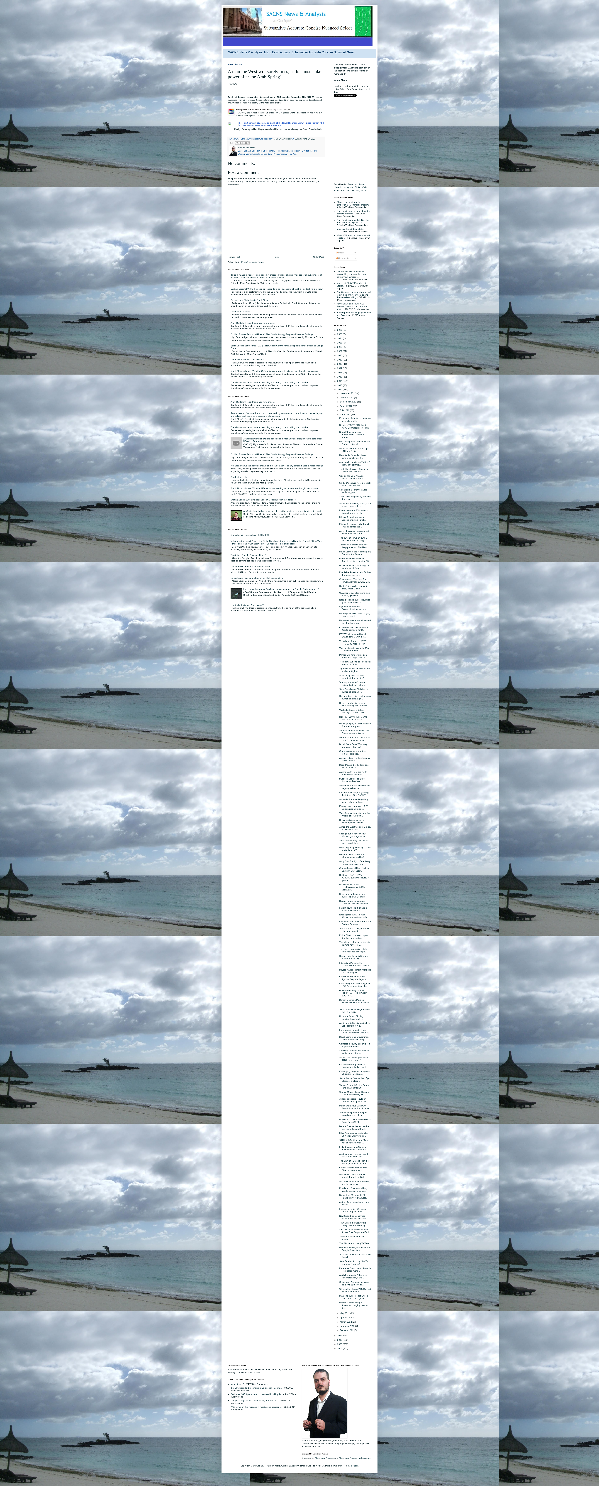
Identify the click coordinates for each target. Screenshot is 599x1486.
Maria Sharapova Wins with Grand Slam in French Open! (354, 1107)
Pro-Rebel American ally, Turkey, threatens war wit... (355, 573)
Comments (343, 258)
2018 (340, 364)
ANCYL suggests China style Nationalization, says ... (353, 1276)
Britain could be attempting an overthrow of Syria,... (354, 566)
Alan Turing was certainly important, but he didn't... (352, 676)
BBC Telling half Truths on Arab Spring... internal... (354, 442)
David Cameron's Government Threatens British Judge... (354, 1038)
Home (277, 257)
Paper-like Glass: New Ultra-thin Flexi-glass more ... (355, 1269)
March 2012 (346, 1322)
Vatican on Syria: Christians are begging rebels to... (354, 787)
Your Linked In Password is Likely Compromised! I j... (353, 1224)
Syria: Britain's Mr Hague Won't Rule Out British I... (354, 1010)
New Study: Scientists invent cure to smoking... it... (353, 456)
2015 (340, 376)
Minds (363, 190)
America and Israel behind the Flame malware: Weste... (354, 731)
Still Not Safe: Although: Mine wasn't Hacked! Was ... (353, 1141)
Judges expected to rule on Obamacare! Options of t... (353, 1100)
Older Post (318, 257)
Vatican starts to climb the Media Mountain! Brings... (355, 649)
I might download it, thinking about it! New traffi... (353, 909)
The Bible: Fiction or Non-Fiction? (247, 359)
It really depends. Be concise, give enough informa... (256, 1388)
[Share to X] (242, 143)
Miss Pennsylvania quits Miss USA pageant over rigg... (353, 1134)
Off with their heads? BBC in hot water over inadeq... (355, 1290)
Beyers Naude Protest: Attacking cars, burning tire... (355, 971)
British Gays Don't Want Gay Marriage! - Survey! (353, 745)
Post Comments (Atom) (252, 262)
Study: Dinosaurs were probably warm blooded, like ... (355, 484)
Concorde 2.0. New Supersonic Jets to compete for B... (354, 628)
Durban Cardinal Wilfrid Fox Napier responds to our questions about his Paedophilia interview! (277, 289)
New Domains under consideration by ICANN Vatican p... (352, 887)
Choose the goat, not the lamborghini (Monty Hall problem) (353, 203)
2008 (340, 1348)
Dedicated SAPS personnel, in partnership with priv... (256, 1394)
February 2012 (347, 1326)
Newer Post (234, 257)
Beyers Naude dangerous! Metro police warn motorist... (354, 902)
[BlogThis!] (239, 143)
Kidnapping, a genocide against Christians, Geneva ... (354, 1072)
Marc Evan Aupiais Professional (354, 1458)
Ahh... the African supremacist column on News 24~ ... (354, 532)
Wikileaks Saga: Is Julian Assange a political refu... (352, 711)
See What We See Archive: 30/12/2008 (250, 535)
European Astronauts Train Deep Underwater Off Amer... (354, 1031)
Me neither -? (237, 1384)
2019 (340, 359)
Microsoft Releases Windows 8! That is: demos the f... (354, 525)
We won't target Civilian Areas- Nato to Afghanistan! (354, 1086)
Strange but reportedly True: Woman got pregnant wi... (353, 835)
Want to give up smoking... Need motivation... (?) (355, 848)
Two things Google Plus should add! (248, 555)
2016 (340, 372)
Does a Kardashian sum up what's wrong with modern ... (354, 704)
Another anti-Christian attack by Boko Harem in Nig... (354, 1024)
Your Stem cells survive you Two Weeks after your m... (355, 814)
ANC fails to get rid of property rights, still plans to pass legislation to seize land (282, 511)
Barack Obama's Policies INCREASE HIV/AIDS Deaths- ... (355, 1002)
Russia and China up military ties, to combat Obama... (353, 1189)
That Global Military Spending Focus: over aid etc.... (353, 470)
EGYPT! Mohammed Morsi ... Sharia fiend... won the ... (353, 635)
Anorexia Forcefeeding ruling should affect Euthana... (353, 800)
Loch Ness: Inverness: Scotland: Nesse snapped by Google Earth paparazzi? (281, 589)
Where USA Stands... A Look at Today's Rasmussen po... (354, 738)
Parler (337, 190)
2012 (340, 389)
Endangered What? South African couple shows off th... (354, 916)
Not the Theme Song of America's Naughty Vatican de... (353, 1305)
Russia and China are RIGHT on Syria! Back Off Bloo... (355, 1120)
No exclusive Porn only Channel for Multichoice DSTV (257, 578)
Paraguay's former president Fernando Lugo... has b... (353, 656)
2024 (340, 338)
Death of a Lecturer (240, 311)
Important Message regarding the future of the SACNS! (354, 793)
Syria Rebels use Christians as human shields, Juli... (354, 690)
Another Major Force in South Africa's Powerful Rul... (353, 1155)
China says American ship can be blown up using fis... (354, 1283)
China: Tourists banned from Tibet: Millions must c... (353, 1169)
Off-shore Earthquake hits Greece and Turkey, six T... (353, 1065)
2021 (340, 351)
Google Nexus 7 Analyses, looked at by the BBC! (352, 477)
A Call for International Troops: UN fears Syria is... (354, 449)
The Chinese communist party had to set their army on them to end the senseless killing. (354, 295)
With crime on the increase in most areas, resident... (256, 1407)
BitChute (355, 190)
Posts (341, 252)
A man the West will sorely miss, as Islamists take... (355, 828)
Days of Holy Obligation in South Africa (249, 300)
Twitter (362, 184)
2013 (340, 385)
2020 (340, 355)
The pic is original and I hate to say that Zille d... (254, 1400)
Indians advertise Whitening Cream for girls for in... (353, 1210)
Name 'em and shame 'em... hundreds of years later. (353, 895)
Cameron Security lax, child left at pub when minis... (354, 1045)
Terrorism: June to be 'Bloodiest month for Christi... (354, 663)
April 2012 (345, 1317)
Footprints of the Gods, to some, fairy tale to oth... (355, 419)
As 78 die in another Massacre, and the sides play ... (354, 1182)
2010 (340, 1340)
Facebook (353, 184)
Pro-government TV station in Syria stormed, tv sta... (353, 511)
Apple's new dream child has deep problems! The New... (353, 546)
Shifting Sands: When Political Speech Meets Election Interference (263, 499)
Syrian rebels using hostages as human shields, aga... (355, 697)
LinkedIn (338, 187)
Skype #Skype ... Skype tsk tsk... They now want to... (355, 929)
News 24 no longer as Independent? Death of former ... (351, 435)
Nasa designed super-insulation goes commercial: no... (354, 601)
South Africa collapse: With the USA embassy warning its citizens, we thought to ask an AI (274, 371)
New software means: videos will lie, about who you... (355, 621)
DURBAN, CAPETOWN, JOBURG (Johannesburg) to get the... (354, 878)
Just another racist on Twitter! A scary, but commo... (354, 463)
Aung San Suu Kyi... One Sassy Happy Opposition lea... (354, 862)
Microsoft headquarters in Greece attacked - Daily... (353, 518)
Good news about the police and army (251, 566)
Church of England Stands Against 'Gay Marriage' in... (353, 978)
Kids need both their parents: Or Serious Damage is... (355, 922)
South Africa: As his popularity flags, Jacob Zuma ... (353, 587)
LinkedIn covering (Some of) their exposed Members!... (353, 1148)
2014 (340, 381)
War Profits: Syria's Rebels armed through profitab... (352, 1175)
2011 (340, 1335)
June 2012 (345, 414)
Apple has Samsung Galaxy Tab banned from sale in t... (355, 504)
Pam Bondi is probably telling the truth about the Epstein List (353, 221)
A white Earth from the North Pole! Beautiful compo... (353, 773)
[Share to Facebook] (245, 143)
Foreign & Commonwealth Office (252, 109)
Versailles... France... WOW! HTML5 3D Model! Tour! (353, 642)
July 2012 (345, 410)
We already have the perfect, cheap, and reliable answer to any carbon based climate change (277, 465)
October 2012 (347, 397)
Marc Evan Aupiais (324, 1458)
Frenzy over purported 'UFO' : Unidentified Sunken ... (354, 807)
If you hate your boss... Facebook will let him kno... (353, 608)
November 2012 (348, 393)
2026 (340, 330)
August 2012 (346, 406)
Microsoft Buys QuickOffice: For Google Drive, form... (354, 1248)
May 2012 (345, 1313)
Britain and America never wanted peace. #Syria (352, 821)
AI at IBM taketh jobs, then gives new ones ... (253, 323)
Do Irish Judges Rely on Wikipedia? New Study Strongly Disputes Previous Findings (272, 334)
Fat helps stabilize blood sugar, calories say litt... (354, 614)
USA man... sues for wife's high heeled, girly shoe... (354, 594)
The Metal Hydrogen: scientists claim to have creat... (354, 943)
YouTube (345, 190)
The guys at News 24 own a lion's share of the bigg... (353, 539)
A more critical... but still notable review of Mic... (354, 759)
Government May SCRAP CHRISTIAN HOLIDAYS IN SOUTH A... (353, 993)
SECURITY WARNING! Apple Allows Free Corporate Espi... (354, 1230)
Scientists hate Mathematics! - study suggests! (354, 491)
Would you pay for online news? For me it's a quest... (355, 725)
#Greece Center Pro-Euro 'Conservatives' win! (352, 780)
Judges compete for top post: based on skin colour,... (353, 1113)
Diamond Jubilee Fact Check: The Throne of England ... (353, 1297)
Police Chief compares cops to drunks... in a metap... (354, 936)
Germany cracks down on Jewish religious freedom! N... (355, 559)
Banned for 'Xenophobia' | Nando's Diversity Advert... (353, 1196)
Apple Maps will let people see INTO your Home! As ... (354, 1058)
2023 (340, 342)
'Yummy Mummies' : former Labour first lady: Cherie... (353, 683)
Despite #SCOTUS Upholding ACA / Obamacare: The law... (354, 426)
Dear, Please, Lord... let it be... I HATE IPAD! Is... (354, 766)
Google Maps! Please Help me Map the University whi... (354, 1093)
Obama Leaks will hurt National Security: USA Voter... (354, 869)
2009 (340, 1344)
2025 (340, 334)
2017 (340, 368)
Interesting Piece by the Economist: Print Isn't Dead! (354, 964)
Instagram (348, 187)
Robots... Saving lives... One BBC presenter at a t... (353, 718)
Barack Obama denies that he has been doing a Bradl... (354, 1127)
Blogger (354, 1465)
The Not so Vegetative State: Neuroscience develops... (353, 950)
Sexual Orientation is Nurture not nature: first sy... (353, 957)
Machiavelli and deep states (350, 229)
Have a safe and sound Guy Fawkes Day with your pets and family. (352, 306)
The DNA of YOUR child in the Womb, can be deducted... (354, 1162)
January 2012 (347, 1330)
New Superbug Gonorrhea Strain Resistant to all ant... (353, 1217)
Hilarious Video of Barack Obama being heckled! (351, 855)
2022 (340, 347)
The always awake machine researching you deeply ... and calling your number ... (271, 382)
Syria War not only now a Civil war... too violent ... (353, 841)
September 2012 (348, 401)
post (289, 109)
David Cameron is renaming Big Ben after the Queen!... (355, 553)
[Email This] (236, 143)
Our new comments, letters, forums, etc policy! (353, 752)
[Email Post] (231, 143)
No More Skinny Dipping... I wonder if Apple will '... (352, 1017)
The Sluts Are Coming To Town (354, 1243)
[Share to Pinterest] (248, 143)
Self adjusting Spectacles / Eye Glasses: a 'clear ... (354, 1079)
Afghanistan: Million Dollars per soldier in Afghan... (354, 669)
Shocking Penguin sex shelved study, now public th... (354, 1051)
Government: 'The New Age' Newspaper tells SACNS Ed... (354, 580)
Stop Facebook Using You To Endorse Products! (353, 1262)
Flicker (358, 187)
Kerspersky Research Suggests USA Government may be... (354, 984)
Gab (364, 187)
